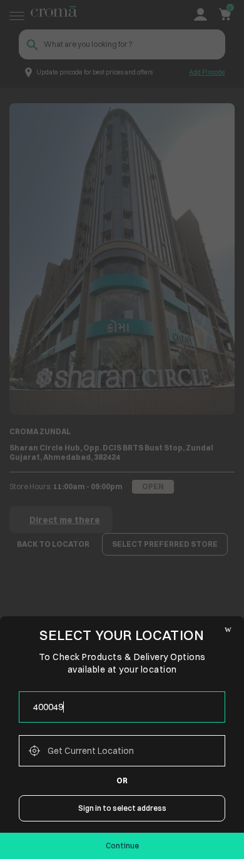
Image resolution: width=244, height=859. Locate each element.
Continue (122, 845)
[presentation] (122, 707)
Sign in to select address (122, 808)
